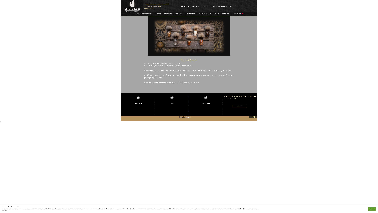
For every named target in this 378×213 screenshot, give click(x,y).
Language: (237, 14)
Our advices (190, 14)
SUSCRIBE (239, 106)
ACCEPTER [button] (371, 209)
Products (168, 14)
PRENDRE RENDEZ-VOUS (143, 14)
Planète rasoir (205, 14)
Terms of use (138, 103)
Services (178, 14)
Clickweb (188, 117)
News (217, 14)
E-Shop (158, 14)
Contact (225, 14)
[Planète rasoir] (132, 6)
